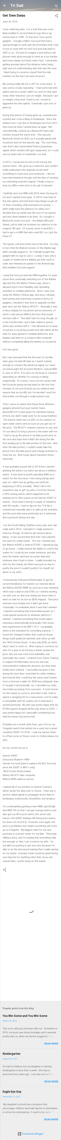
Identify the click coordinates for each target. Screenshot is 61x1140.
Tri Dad (16, 5)
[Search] (56, 7)
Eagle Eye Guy (12, 1091)
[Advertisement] (30, 973)
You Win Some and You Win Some (25, 1015)
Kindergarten (11, 1053)
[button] (56, 16)
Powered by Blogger (32, 1133)
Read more (51, 1043)
